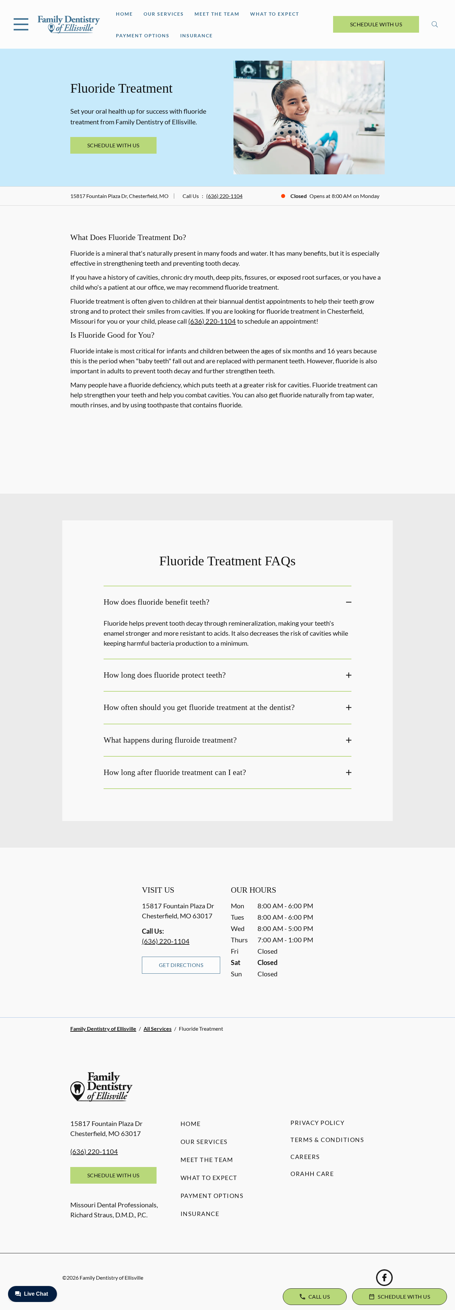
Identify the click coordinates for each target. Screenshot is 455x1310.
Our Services (164, 14)
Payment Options (143, 35)
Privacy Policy (317, 1122)
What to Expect (274, 14)
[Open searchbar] (434, 24)
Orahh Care (312, 1173)
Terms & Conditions (327, 1139)
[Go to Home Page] (69, 24)
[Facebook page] (384, 1277)
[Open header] (21, 24)
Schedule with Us (376, 24)
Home (124, 14)
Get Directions (181, 965)
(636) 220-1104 (224, 196)
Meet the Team (217, 14)
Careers (305, 1156)
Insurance (196, 35)
